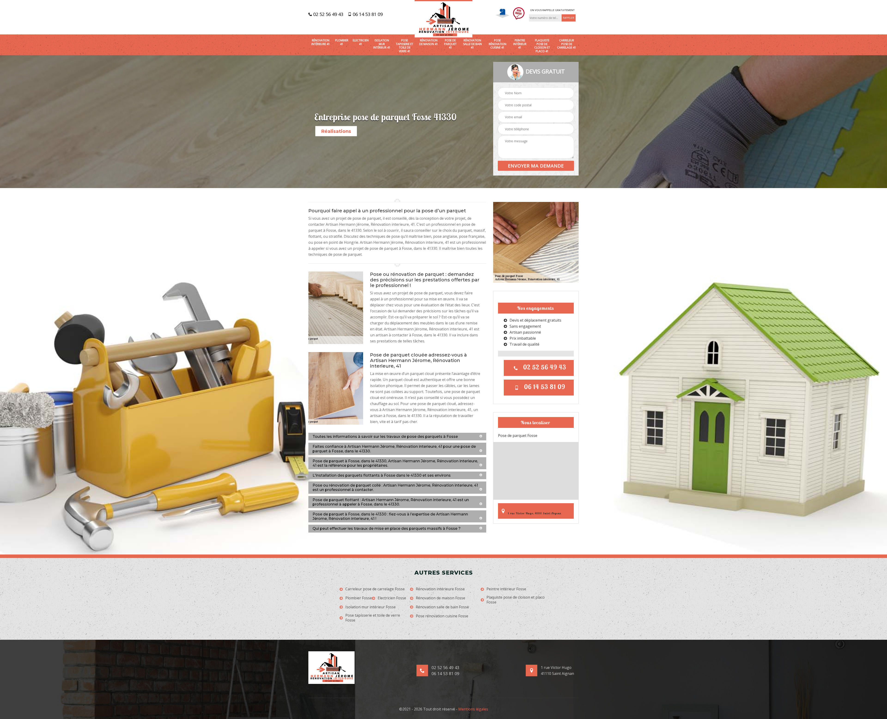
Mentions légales (473, 709)
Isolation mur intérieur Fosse (370, 607)
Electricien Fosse (392, 598)
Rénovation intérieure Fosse (440, 589)
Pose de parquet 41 (450, 44)
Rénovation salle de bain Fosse (442, 607)
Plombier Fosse (358, 598)
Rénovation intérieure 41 (320, 42)
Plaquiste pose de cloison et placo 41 (542, 46)
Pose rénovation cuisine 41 (497, 44)
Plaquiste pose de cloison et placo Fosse (515, 600)
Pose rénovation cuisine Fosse (442, 616)
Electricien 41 (361, 42)
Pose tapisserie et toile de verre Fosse (372, 618)
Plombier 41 (341, 42)
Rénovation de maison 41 (428, 42)
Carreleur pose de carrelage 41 (566, 44)
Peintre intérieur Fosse (506, 589)
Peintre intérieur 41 (519, 44)
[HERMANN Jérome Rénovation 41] (443, 18)
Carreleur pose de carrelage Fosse (375, 589)
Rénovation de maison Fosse (440, 598)
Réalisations (336, 131)
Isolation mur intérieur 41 (381, 44)
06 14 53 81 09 (367, 14)
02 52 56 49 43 (327, 14)
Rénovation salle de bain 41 (472, 44)
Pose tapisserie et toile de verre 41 (404, 46)
